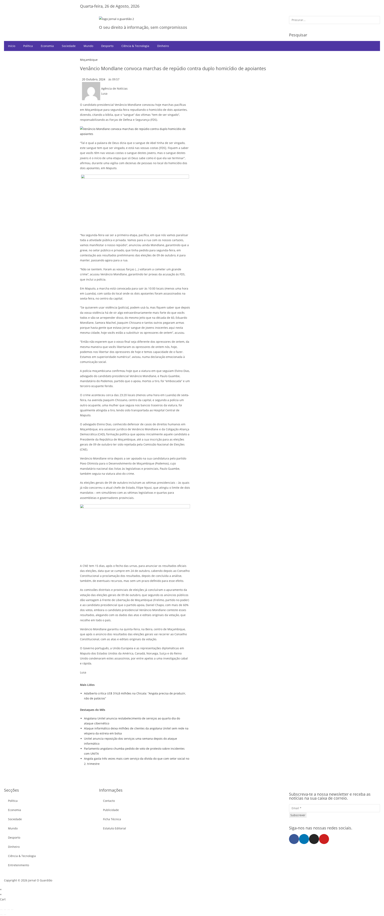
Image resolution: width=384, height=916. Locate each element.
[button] (49, 17)
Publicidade (111, 810)
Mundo (88, 46)
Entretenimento (18, 865)
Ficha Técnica (112, 819)
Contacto (109, 801)
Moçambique (89, 60)
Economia (47, 46)
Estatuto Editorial (114, 828)
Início (11, 46)
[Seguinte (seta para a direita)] (5, 914)
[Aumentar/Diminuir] (1, 909)
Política (28, 46)
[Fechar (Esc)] (12, 909)
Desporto (107, 46)
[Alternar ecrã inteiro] (5, 909)
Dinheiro (163, 46)
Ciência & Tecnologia (135, 46)
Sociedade (69, 46)
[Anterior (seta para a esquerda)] (1, 914)
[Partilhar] (8, 909)
